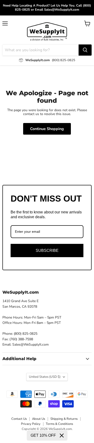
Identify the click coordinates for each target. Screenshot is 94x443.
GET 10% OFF (43, 435)
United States (44, 377)
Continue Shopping (47, 128)
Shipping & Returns (64, 419)
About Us (38, 419)
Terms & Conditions (59, 424)
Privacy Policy (30, 424)
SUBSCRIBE (47, 250)
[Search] (85, 50)
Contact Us (19, 419)
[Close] (62, 435)
